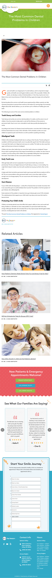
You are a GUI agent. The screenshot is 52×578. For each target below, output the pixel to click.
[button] (13, 1)
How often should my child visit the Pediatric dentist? (19, 359)
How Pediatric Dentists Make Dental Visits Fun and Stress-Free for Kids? (25, 273)
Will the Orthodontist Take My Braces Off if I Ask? (17, 316)
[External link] (2, 430)
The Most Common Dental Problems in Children (18, 214)
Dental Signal (43, 214)
